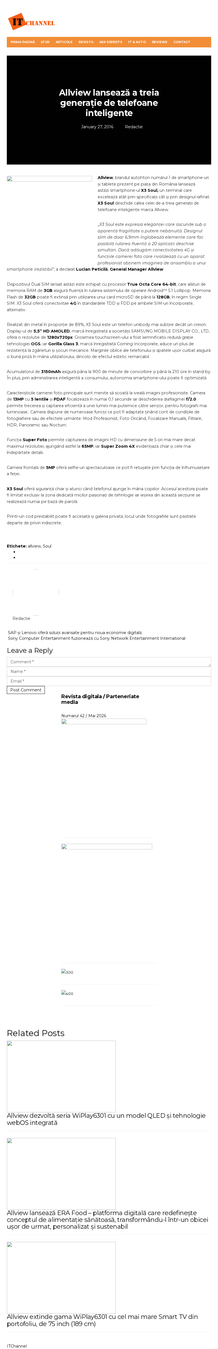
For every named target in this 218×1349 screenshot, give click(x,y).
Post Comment (25, 690)
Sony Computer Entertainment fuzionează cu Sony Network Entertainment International (96, 638)
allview (34, 546)
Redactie (134, 126)
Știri (45, 42)
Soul (47, 546)
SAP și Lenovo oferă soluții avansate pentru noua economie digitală (74, 632)
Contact (181, 42)
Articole (64, 42)
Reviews (160, 42)
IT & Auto (137, 42)
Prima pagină (23, 42)
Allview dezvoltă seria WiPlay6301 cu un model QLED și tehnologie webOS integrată (106, 1119)
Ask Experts (110, 42)
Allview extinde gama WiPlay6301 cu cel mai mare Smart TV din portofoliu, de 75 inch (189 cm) (102, 1320)
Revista (86, 42)
